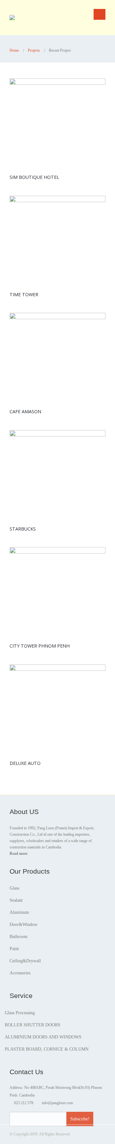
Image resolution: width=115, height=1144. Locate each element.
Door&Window (23, 924)
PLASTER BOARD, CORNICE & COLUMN (46, 1049)
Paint (14, 948)
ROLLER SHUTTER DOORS (32, 1025)
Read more (18, 854)
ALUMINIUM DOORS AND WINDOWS (43, 1037)
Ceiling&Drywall (25, 960)
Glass (14, 888)
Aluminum (19, 912)
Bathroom (18, 936)
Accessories (20, 973)
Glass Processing (20, 1012)
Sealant (16, 900)
